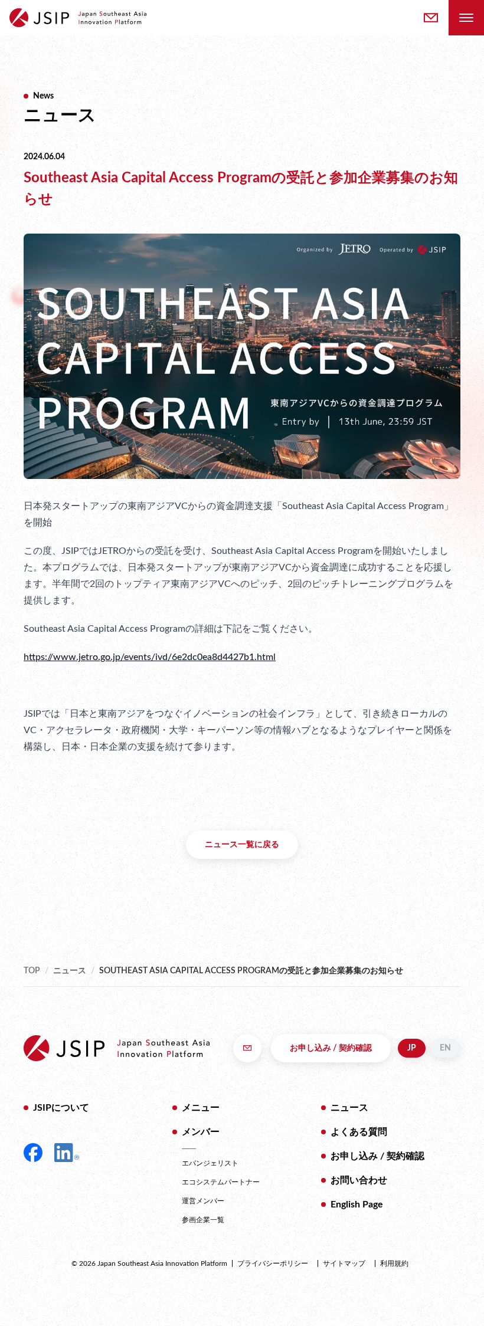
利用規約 (394, 1263)
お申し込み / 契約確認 (331, 1048)
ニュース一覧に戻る (242, 845)
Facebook (33, 1152)
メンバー (201, 1132)
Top (32, 971)
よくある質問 (359, 1132)
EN (445, 1048)
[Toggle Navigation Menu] (466, 17)
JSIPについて (61, 1107)
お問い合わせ (359, 1180)
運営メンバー (203, 1200)
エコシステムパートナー (221, 1182)
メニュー (201, 1107)
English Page (357, 1204)
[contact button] (431, 17)
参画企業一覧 (203, 1219)
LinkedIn (66, 1152)
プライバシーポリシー (272, 1263)
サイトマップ (344, 1263)
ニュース (69, 971)
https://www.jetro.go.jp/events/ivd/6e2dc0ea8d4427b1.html (150, 657)
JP (411, 1048)
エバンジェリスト (210, 1163)
